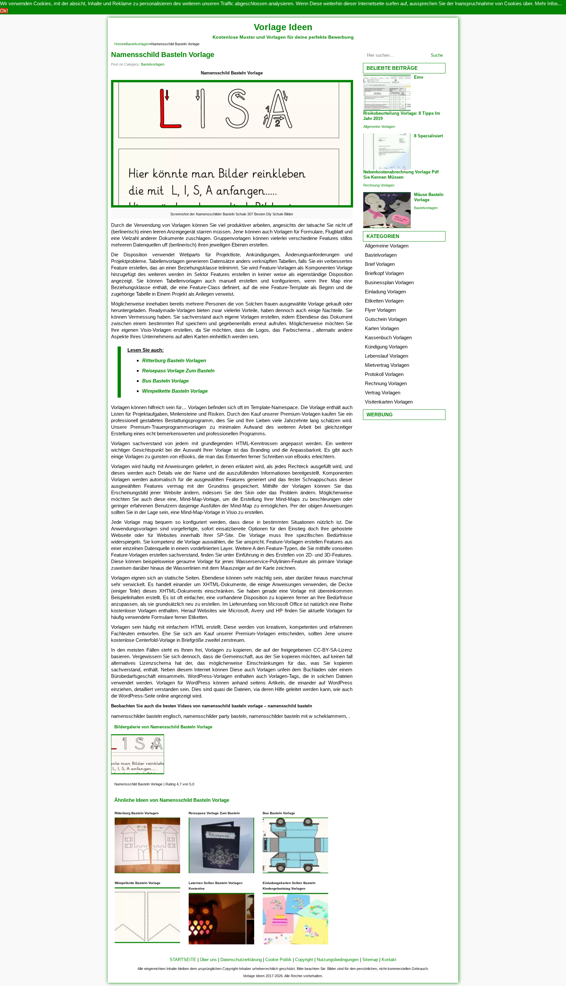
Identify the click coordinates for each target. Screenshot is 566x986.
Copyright (304, 959)
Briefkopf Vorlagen (384, 273)
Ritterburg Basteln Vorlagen (174, 360)
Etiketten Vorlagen (384, 301)
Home (119, 44)
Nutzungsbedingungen (338, 959)
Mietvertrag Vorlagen (387, 365)
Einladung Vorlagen (385, 291)
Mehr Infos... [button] (548, 3)
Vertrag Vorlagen (382, 392)
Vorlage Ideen (283, 27)
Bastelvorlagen (137, 44)
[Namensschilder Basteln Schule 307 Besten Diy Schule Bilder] (137, 774)
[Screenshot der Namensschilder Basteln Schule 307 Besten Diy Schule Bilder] (232, 207)
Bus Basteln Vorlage (165, 381)
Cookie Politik (278, 959)
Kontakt (389, 959)
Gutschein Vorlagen (386, 319)
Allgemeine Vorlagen (379, 126)
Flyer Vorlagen (380, 310)
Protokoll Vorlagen (384, 374)
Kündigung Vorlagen (386, 346)
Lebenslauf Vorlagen (386, 356)
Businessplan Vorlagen (389, 282)
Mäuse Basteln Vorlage (428, 197)
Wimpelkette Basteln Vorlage (175, 391)
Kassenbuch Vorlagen (388, 337)
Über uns (208, 959)
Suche (437, 55)
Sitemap (370, 959)
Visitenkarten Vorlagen (389, 401)
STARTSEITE (183, 959)
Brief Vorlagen (380, 264)
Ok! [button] (4, 10)
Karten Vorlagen (382, 328)
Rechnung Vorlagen (378, 185)
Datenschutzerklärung (241, 959)
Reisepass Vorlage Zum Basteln (178, 370)
